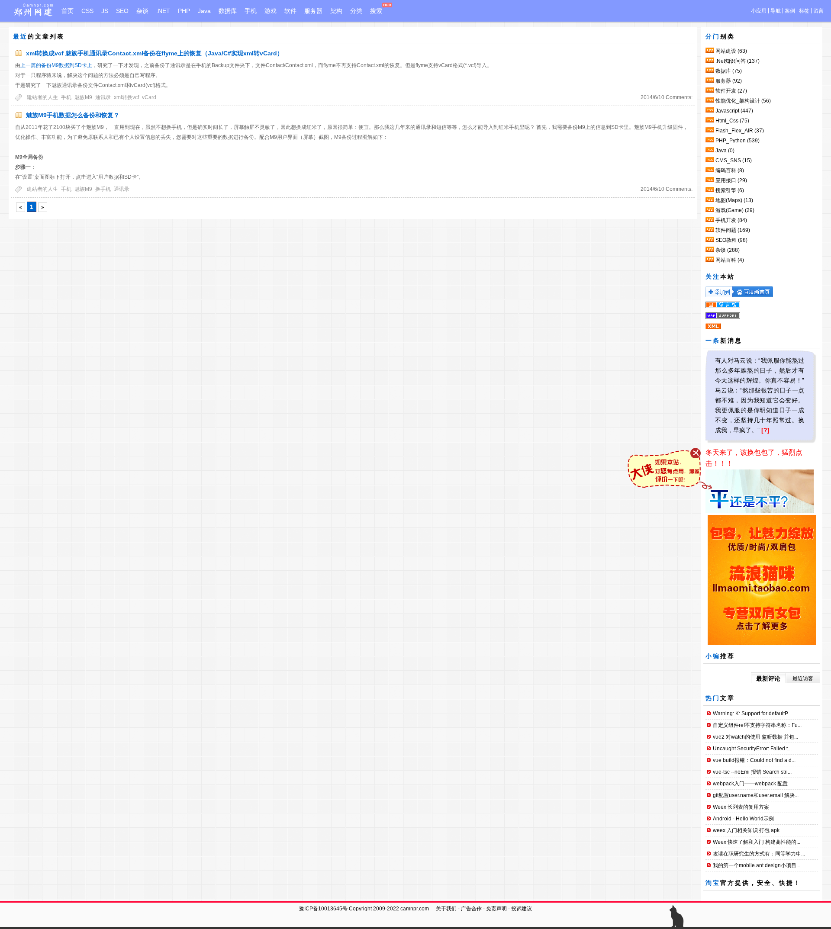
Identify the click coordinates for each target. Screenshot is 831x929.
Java (204, 10)
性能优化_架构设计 (743, 101)
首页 (67, 10)
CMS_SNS (733, 161)
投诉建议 (521, 909)
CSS (87, 10)
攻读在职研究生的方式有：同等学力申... (759, 854)
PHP (184, 10)
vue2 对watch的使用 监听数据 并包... (755, 737)
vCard (149, 97)
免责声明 (496, 909)
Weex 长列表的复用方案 (741, 807)
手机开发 (731, 220)
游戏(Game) (734, 210)
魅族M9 (83, 97)
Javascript (734, 111)
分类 (356, 10)
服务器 (313, 10)
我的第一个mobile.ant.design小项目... (756, 865)
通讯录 (103, 97)
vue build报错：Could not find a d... (754, 760)
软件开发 (731, 91)
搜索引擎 (729, 190)
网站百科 (729, 260)
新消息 (731, 340)
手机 (251, 10)
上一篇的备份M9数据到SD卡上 (56, 65)
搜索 (376, 10)
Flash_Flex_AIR (739, 131)
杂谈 (142, 10)
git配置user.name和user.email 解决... (756, 795)
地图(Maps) (734, 200)
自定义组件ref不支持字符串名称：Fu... (757, 725)
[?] (765, 430)
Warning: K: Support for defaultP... (752, 713)
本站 (727, 276)
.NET (163, 10)
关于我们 (446, 909)
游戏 (270, 10)
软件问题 (732, 230)
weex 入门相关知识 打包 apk (746, 830)
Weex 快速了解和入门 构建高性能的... (756, 842)
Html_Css (732, 121)
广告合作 (471, 909)
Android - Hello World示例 (743, 819)
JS (104, 10)
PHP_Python (737, 141)
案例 (790, 11)
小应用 (759, 11)
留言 (818, 11)
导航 (775, 11)
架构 (336, 10)
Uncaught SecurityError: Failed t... (752, 749)
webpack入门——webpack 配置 (750, 784)
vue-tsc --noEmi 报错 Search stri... (752, 772)
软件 (290, 10)
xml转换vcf (126, 97)
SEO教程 (731, 240)
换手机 (103, 189)
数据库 (228, 10)
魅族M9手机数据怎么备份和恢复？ (72, 115)
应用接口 (731, 180)
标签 (804, 11)
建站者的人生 (42, 97)
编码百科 (729, 170)
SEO (122, 10)
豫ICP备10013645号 (323, 909)
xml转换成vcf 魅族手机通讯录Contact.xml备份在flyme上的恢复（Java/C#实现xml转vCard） (154, 53)
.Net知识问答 (737, 61)
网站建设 (731, 51)
